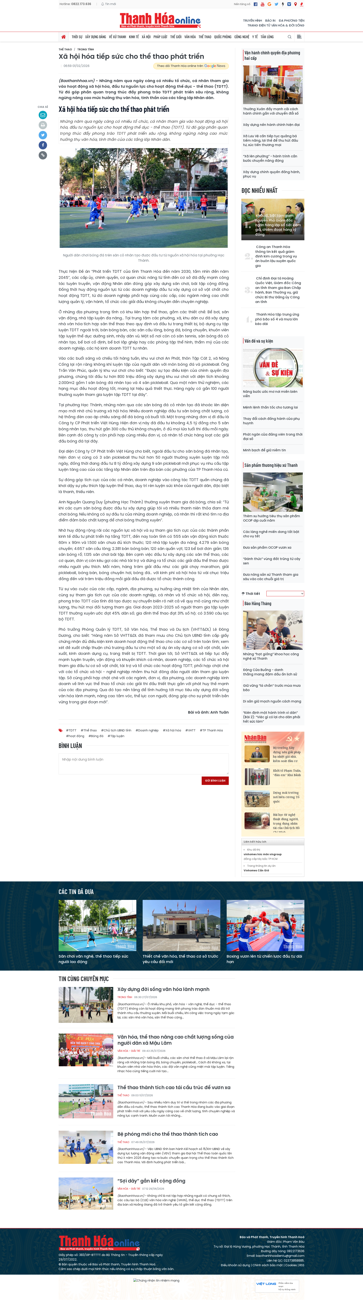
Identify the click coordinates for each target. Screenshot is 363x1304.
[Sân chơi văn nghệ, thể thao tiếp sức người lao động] (97, 925)
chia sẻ (43, 107)
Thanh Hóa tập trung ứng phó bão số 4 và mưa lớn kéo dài (277, 319)
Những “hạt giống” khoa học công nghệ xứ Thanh (271, 656)
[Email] (43, 115)
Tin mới (110, 4)
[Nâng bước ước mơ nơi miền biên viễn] (273, 367)
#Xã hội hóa (172, 730)
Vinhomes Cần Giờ (256, 870)
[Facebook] (255, 4)
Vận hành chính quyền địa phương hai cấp (272, 55)
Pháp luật (160, 36)
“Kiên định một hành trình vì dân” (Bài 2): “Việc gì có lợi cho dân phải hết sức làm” (271, 717)
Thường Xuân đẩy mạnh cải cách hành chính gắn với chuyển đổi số (271, 111)
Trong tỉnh (85, 49)
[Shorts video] (301, 4)
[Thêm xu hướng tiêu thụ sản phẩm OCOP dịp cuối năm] (273, 492)
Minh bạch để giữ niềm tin (264, 450)
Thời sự (77, 36)
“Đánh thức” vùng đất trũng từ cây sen (271, 561)
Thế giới (176, 36)
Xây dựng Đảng (95, 36)
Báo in (270, 20)
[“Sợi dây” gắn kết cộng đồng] (86, 1195)
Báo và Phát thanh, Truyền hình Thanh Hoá (100, 1242)
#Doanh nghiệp (147, 730)
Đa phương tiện (291, 20)
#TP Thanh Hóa (211, 730)
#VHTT (190, 730)
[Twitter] (277, 4)
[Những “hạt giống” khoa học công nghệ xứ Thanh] (273, 630)
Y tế (255, 36)
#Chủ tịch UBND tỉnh (116, 730)
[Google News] (269, 4)
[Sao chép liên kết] (43, 155)
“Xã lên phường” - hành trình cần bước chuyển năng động (270, 158)
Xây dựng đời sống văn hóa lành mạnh (163, 990)
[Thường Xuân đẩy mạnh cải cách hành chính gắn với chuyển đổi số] (273, 85)
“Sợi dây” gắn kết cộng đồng (151, 1181)
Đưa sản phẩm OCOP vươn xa (267, 547)
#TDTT (71, 730)
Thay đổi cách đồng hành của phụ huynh (271, 420)
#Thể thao (89, 730)
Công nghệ (241, 36)
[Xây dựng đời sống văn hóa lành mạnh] (86, 1005)
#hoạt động (75, 736)
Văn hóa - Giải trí (128, 1051)
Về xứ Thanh (117, 36)
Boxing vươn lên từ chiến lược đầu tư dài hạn (264, 959)
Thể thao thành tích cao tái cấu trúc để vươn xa (173, 1088)
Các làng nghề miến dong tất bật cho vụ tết (271, 534)
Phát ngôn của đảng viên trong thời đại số (272, 436)
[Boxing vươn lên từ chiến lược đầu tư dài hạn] (265, 925)
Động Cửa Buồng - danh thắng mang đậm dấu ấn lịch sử (270, 672)
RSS (301, 1265)
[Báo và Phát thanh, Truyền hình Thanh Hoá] (160, 20)
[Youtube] (262, 4)
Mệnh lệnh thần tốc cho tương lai (270, 407)
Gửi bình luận (215, 781)
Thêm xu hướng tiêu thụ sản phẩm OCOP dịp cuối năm (271, 518)
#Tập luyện (116, 736)
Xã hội (146, 36)
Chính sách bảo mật (268, 1265)
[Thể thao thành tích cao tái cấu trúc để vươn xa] (86, 1102)
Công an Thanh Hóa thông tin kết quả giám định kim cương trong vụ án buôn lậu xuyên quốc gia (276, 256)
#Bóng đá (95, 736)
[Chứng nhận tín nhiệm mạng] (156, 1280)
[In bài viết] (43, 125)
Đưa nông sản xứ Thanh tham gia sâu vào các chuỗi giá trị (270, 576)
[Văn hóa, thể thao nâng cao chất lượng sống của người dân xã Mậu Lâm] (86, 1051)
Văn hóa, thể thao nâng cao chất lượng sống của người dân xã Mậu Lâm (175, 1040)
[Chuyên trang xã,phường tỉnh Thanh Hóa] (295, 4)
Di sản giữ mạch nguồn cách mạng (272, 701)
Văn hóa (190, 36)
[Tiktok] (283, 4)
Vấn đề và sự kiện (259, 340)
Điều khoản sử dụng (235, 1265)
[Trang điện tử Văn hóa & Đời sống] (289, 4)
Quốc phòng (222, 36)
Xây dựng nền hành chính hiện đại (271, 125)
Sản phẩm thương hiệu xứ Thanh (271, 465)
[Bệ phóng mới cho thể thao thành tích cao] (86, 1148)
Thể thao (205, 36)
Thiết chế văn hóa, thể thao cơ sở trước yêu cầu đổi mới (180, 959)
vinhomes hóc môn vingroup (263, 854)
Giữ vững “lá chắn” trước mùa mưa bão (272, 687)
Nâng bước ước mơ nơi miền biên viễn (270, 393)
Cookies (291, 1265)
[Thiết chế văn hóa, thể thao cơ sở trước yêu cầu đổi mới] (181, 925)
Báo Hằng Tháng (258, 603)
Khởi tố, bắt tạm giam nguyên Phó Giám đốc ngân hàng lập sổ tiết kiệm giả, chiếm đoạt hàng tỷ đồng (278, 225)
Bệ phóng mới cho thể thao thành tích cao (167, 1134)
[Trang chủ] (63, 37)
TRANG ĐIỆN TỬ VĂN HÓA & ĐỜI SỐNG (275, 25)
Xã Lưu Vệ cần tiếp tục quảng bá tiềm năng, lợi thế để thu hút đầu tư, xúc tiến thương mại (270, 140)
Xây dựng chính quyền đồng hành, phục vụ (271, 174)
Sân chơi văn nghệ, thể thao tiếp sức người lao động (93, 959)
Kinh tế (134, 36)
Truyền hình (252, 20)
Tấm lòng (267, 36)
